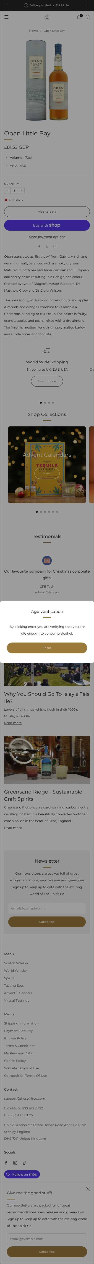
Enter (47, 648)
